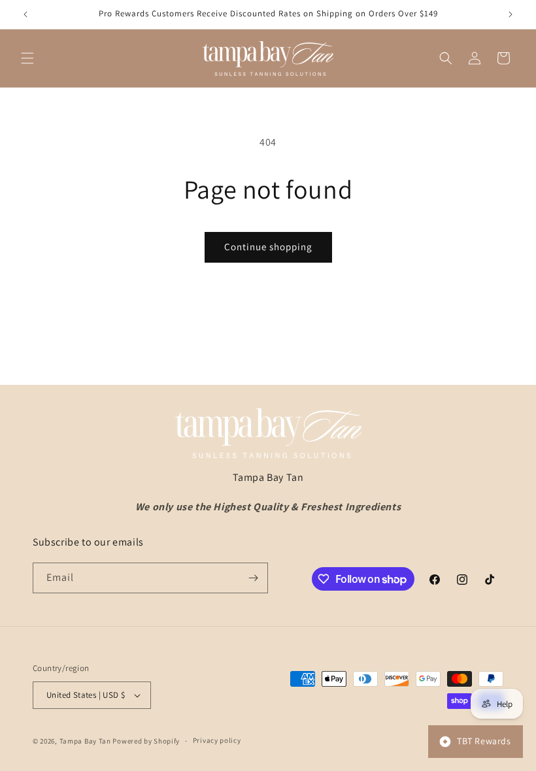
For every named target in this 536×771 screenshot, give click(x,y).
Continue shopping (268, 246)
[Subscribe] (253, 578)
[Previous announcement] (25, 14)
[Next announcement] (510, 14)
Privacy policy (217, 740)
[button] (27, 58)
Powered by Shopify (146, 741)
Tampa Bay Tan (85, 741)
